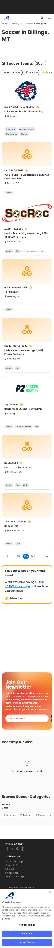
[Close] (50, 892)
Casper (41, 815)
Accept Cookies (27, 942)
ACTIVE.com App (14, 861)
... (12, 556)
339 (26, 556)
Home (5, 23)
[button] (31, 72)
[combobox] (12, 72)
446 (45, 556)
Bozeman (11, 815)
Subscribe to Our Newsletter (20, 887)
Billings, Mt (17, 23)
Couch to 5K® (12, 865)
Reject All (27, 933)
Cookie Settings (27, 924)
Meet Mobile (11, 872)
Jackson (27, 815)
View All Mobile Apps (15, 876)
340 (33, 556)
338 (19, 556)
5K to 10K (9, 869)
